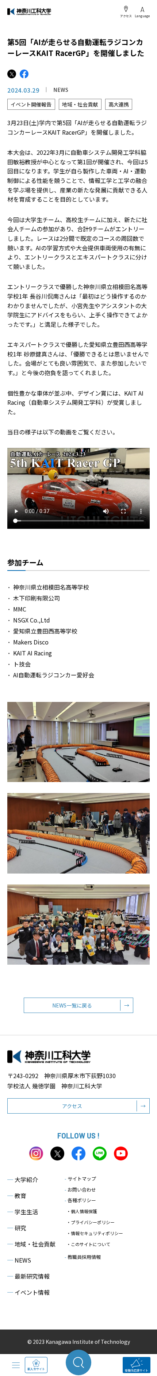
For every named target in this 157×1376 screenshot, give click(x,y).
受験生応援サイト (136, 1370)
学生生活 (22, 1211)
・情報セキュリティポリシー (94, 1233)
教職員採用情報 (83, 1256)
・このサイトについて (88, 1244)
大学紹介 (22, 1179)
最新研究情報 (28, 1276)
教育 (16, 1195)
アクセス (126, 16)
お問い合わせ (80, 1189)
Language (142, 16)
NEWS (19, 1260)
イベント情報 (28, 1292)
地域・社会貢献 (31, 1243)
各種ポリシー (80, 1200)
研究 (16, 1227)
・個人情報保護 (81, 1211)
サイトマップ (80, 1178)
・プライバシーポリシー (90, 1222)
